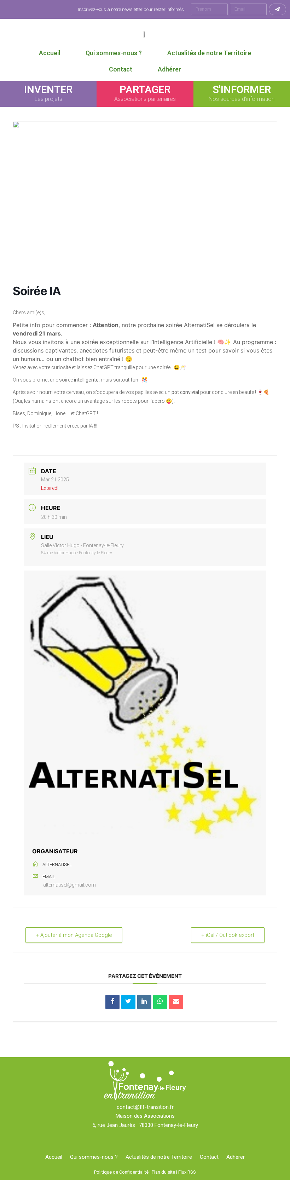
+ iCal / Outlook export (227, 935)
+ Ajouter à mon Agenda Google (74, 935)
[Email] (176, 1002)
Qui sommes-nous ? (114, 53)
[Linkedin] (144, 1002)
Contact (120, 69)
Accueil (49, 53)
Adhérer (169, 69)
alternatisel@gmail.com (69, 885)
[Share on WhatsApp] (160, 1002)
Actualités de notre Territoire (209, 53)
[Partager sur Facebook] (112, 1002)
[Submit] (277, 9)
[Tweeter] (128, 1002)
